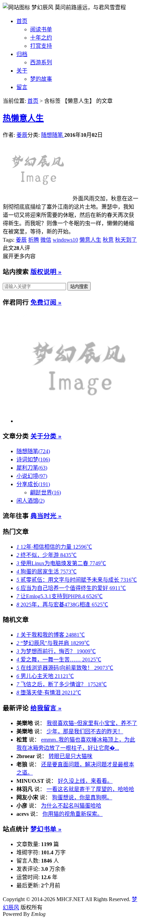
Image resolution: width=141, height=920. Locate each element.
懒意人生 (23, 118)
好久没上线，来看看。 (85, 781)
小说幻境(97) (31, 476)
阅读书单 (41, 29)
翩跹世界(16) (45, 492)
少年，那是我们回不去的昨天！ (85, 731)
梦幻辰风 (43, 7)
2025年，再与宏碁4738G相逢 (62, 604)
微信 (45, 240)
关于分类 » (46, 436)
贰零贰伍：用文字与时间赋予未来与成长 (76, 580)
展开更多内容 (19, 256)
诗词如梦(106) (33, 459)
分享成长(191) (33, 484)
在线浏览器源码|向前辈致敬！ (64, 668)
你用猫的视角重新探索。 (72, 814)
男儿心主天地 (45, 676)
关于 (21, 71)
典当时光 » (46, 515)
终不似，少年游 (46, 555)
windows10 (65, 240)
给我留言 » (46, 708)
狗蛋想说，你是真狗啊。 (82, 797)
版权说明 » (46, 271)
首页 (21, 21)
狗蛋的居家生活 (46, 571)
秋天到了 (126, 240)
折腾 (33, 240)
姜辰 (21, 135)
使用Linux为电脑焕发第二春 (61, 563)
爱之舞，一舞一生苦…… (58, 659)
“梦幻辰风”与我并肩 (53, 643)
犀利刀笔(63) (31, 468)
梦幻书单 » (46, 829)
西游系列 (41, 62)
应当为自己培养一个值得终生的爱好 (71, 588)
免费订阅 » (46, 302)
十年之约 (41, 38)
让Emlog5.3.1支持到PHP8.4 (59, 596)
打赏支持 (41, 46)
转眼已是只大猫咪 (70, 756)
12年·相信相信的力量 (54, 547)
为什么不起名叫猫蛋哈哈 (71, 806)
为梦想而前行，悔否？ (56, 651)
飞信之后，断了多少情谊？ (61, 684)
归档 (21, 54)
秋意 (108, 240)
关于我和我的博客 (50, 635)
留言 (21, 87)
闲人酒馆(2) (30, 501)
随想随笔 (52, 135)
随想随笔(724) (33, 451)
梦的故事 (41, 79)
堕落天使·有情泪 (48, 693)
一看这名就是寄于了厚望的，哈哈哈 (90, 789)
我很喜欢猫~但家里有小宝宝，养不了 (92, 723)
